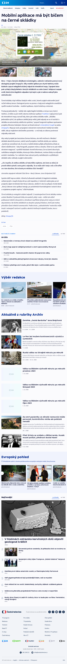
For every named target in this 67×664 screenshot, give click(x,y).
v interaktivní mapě (47, 125)
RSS (64, 660)
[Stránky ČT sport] (17, 641)
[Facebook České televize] (53, 612)
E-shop (4, 632)
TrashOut (45, 114)
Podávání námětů (28, 632)
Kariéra (47, 628)
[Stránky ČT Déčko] (41, 641)
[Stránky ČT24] (5, 641)
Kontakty (47, 635)
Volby (24, 8)
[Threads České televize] (63, 612)
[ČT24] (5, 3)
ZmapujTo (5, 128)
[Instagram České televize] (49, 612)
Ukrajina (17, 8)
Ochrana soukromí (24, 660)
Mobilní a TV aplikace (51, 632)
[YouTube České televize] (56, 612)
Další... (43, 8)
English (15, 660)
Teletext (4, 625)
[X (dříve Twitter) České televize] (60, 612)
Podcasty (47, 625)
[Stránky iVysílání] (29, 641)
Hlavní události (8, 8)
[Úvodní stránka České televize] (12, 612)
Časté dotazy (6, 635)
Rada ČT (4, 628)
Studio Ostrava (27, 625)
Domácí (31, 8)
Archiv (4, 226)
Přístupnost (34, 660)
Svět (37, 8)
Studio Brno (48, 621)
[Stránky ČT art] (52, 641)
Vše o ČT (25, 635)
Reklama (4, 621)
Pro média (26, 618)
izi (2, 25)
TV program (5, 618)
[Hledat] (56, 3)
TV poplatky (27, 621)
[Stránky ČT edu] (62, 641)
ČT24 (11, 226)
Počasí (25, 628)
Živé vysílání (48, 618)
